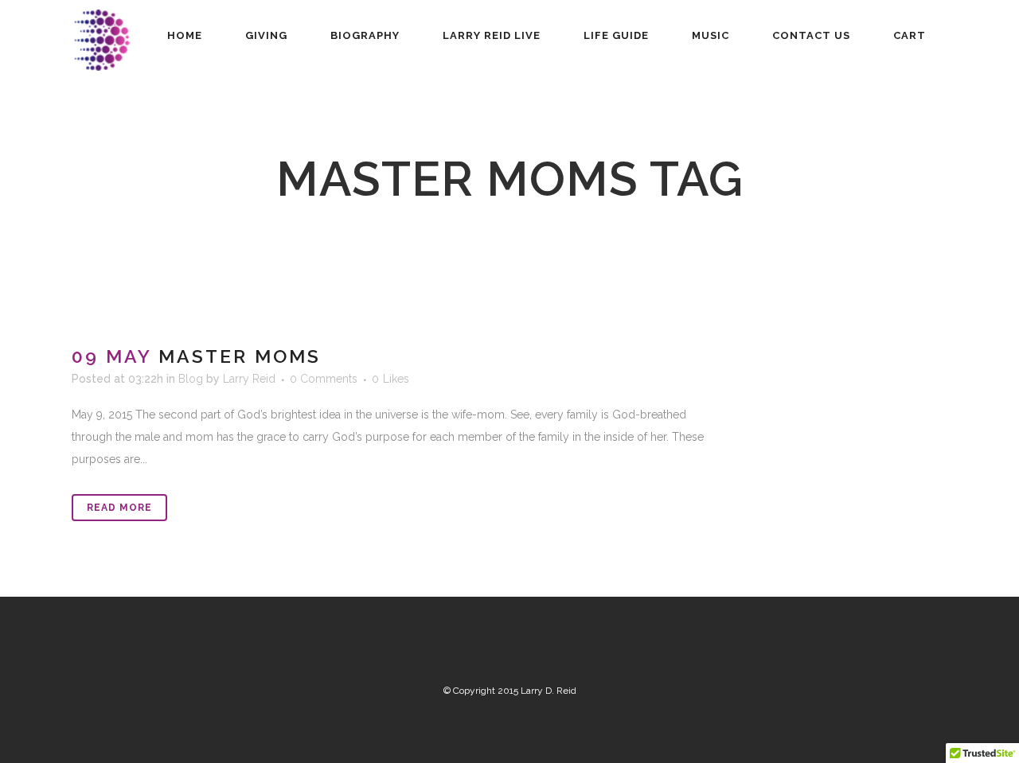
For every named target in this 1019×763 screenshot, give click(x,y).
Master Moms (239, 356)
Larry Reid (249, 378)
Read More (119, 507)
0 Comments (323, 378)
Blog (190, 378)
